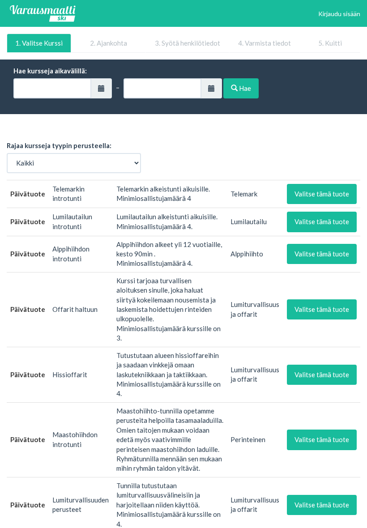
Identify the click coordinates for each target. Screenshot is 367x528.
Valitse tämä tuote (321, 194)
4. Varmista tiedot (264, 43)
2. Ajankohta (108, 43)
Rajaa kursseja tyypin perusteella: (59, 145)
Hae (244, 88)
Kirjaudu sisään (339, 13)
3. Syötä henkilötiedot (187, 43)
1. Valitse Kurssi (39, 43)
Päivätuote (27, 194)
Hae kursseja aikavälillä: (50, 71)
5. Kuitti (330, 43)
